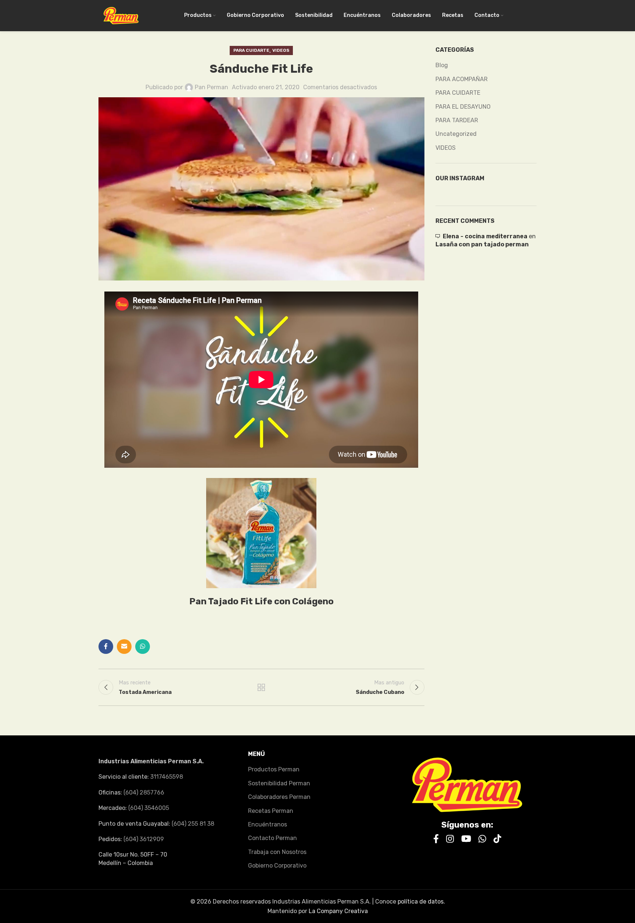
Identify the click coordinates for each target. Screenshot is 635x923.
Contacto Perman (272, 838)
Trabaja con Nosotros (277, 851)
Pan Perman (211, 87)
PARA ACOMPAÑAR (461, 79)
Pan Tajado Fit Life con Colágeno (261, 601)
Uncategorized (456, 133)
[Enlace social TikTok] (497, 839)
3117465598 (166, 776)
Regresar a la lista (261, 687)
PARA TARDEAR (456, 120)
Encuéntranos (267, 824)
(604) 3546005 (148, 807)
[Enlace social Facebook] (105, 646)
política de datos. (421, 901)
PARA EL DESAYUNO (463, 106)
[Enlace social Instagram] (450, 839)
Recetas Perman (270, 810)
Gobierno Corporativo (277, 865)
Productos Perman (273, 769)
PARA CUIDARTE (251, 50)
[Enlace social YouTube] (466, 839)
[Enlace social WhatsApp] (142, 646)
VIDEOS (280, 50)
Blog (441, 65)
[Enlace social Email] (124, 646)
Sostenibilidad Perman (279, 783)
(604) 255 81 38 (193, 823)
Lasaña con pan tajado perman (482, 244)
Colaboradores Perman (279, 796)
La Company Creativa (338, 911)
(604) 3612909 (143, 839)
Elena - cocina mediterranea (485, 236)
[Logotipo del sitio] (121, 15)
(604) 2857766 (143, 792)
